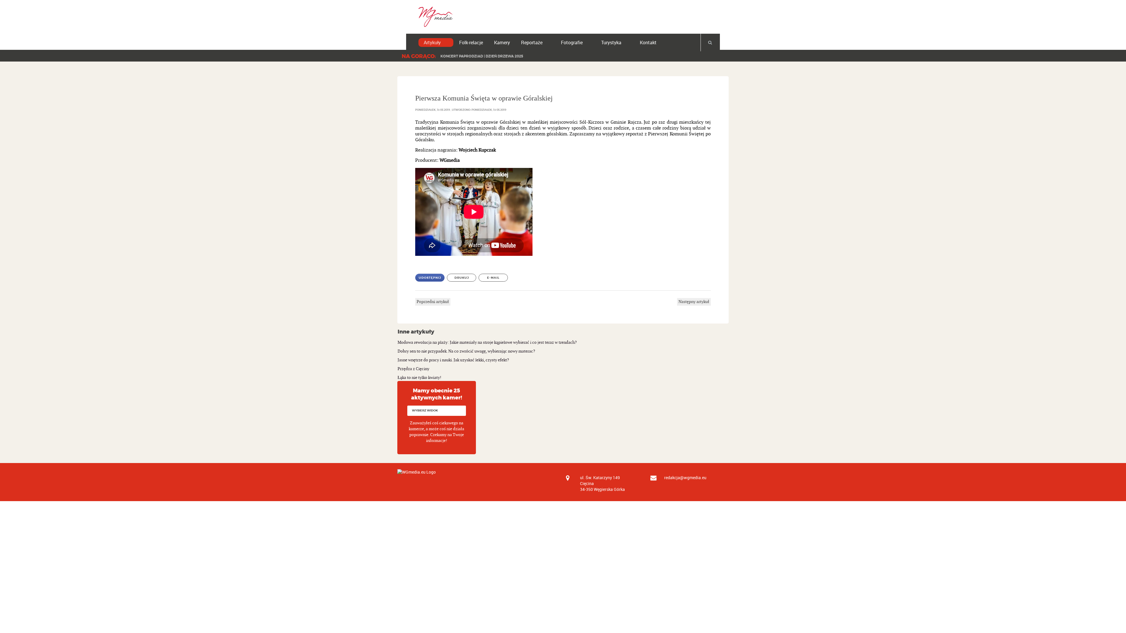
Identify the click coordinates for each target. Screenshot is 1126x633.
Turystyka (611, 42)
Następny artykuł (694, 301)
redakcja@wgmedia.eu (685, 477)
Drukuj (462, 278)
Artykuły (432, 42)
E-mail (493, 278)
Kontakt (648, 42)
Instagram (718, 12)
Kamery (502, 42)
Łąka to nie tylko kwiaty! (419, 377)
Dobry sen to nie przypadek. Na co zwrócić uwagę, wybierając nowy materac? (466, 351)
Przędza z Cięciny (413, 368)
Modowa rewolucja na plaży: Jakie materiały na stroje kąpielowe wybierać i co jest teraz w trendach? (487, 342)
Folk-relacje (471, 42)
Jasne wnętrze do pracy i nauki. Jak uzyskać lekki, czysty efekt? (453, 360)
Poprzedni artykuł (433, 301)
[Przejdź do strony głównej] (433, 16)
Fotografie (572, 42)
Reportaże (531, 42)
